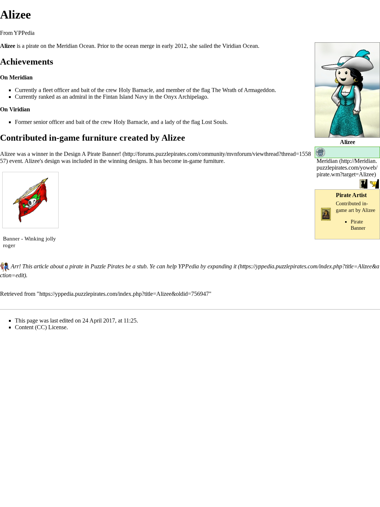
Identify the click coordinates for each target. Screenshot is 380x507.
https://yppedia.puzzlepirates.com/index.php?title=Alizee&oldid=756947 (124, 294)
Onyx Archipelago (185, 97)
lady (170, 122)
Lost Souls (214, 122)
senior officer (48, 122)
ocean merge (139, 46)
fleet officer (56, 90)
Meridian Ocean (75, 46)
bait (85, 90)
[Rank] (320, 151)
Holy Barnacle (136, 90)
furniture (213, 161)
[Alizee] (347, 89)
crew (111, 90)
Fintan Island (118, 97)
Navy (141, 97)
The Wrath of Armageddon (243, 90)
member (175, 90)
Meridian (327, 161)
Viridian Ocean (240, 46)
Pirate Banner (358, 225)
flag (205, 90)
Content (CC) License (40, 327)
